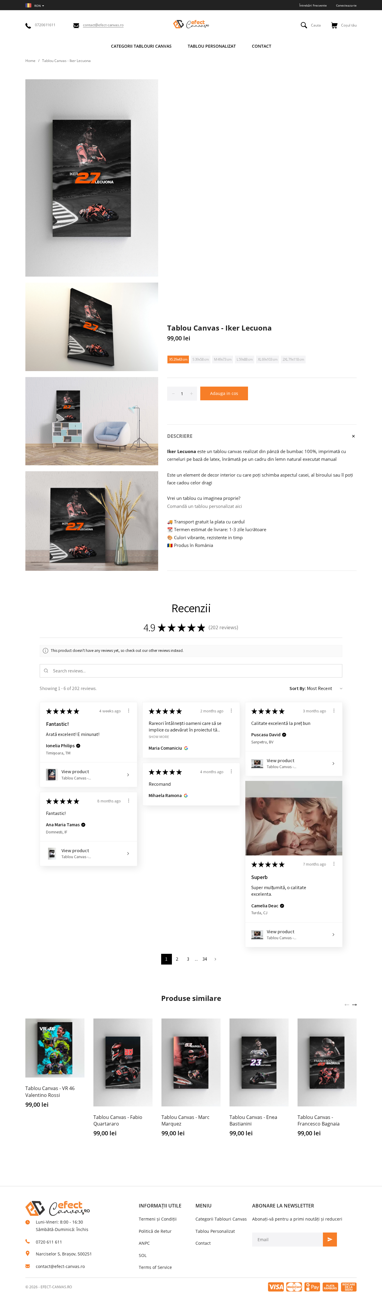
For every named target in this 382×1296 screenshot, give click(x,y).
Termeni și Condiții (158, 1219)
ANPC (144, 1243)
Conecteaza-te (346, 5)
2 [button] (177, 959)
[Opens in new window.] (185, 748)
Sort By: (297, 688)
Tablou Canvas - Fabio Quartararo (117, 1120)
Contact (203, 1243)
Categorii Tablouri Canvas (221, 1219)
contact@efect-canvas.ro (60, 1266)
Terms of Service (155, 1267)
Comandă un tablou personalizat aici (204, 506)
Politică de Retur (155, 1231)
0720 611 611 (49, 1242)
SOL (143, 1255)
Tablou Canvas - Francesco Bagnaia (319, 1120)
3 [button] (188, 959)
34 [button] (204, 959)
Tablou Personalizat (215, 1231)
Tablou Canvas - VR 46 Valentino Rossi (50, 1091)
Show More (159, 736)
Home (30, 60)
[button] (78, 745)
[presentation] (347, 1004)
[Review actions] (128, 710)
